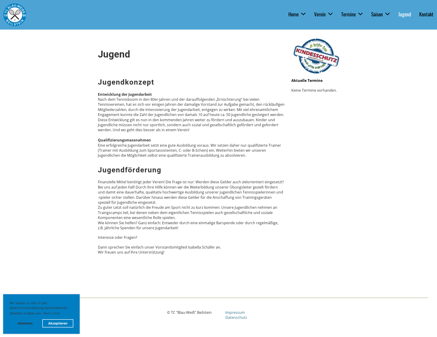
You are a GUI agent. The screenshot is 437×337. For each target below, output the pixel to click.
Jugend (404, 14)
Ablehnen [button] (25, 323)
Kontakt (426, 14)
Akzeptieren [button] (57, 323)
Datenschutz (236, 317)
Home (293, 14)
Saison (377, 14)
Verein (320, 14)
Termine (348, 14)
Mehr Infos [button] (51, 313)
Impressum (235, 312)
